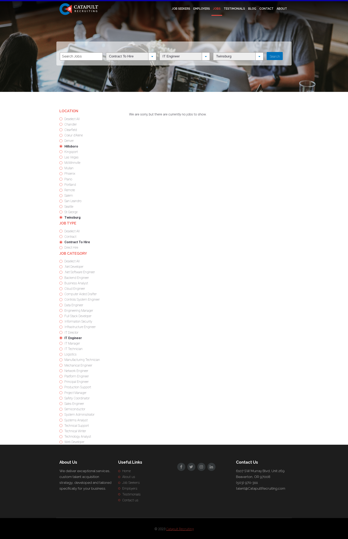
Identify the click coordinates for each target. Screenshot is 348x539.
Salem (68, 195)
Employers (201, 8)
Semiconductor (74, 409)
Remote (69, 190)
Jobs (217, 8)
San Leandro (72, 201)
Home (126, 471)
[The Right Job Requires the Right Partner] (79, 8)
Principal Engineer (76, 382)
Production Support (77, 387)
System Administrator (79, 414)
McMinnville (72, 163)
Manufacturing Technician (82, 360)
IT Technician (73, 349)
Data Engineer (73, 305)
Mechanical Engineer (78, 365)
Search (275, 56)
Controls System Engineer (82, 299)
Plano (68, 179)
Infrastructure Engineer (80, 327)
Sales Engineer (74, 404)
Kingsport (71, 152)
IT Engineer (73, 338)
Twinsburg (72, 217)
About (282, 8)
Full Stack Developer (77, 316)
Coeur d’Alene (73, 135)
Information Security (78, 321)
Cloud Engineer (74, 289)
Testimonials (234, 8)
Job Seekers (181, 8)
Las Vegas (71, 157)
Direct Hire (71, 247)
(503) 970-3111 (247, 483)
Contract (70, 237)
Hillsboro (71, 146)
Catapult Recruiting (180, 529)
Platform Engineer (76, 376)
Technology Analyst (77, 436)
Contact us (130, 500)
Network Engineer (76, 371)
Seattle (68, 207)
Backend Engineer (76, 278)
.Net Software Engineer (79, 272)
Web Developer (74, 442)
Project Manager (75, 393)
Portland (70, 185)
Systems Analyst (76, 420)
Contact (266, 8)
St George (71, 212)
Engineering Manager (78, 311)
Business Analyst (76, 283)
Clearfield (70, 130)
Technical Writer (75, 431)
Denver (69, 141)
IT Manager (72, 343)
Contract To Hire (77, 242)
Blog (252, 8)
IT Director (71, 332)
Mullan (69, 168)
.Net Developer (73, 267)
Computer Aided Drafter (80, 294)
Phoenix (69, 174)
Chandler (70, 124)
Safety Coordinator (77, 398)
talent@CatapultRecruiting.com (260, 488)
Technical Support (76, 426)
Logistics (70, 354)
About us (128, 477)
